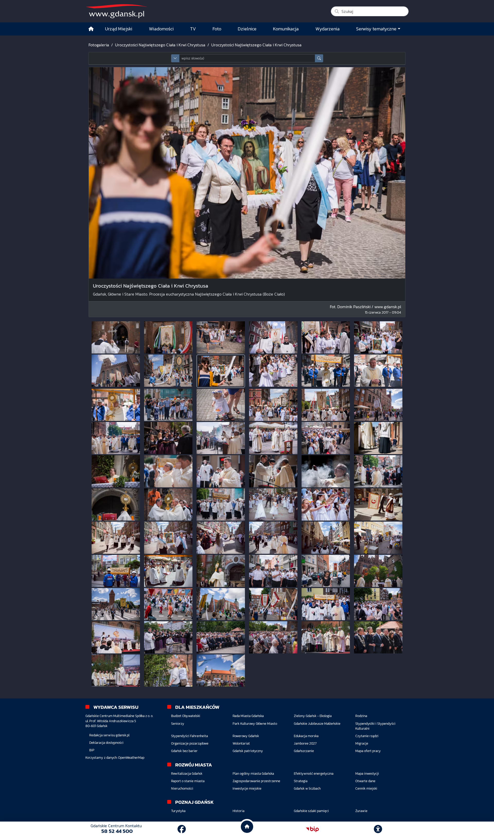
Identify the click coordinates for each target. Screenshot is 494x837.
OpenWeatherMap (131, 757)
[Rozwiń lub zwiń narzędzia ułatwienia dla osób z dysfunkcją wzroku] (378, 829)
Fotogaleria (99, 45)
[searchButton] (319, 58)
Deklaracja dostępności (106, 742)
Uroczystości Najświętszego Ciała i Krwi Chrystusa (160, 45)
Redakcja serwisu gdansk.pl (109, 735)
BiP (91, 750)
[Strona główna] (91, 29)
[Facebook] (182, 829)
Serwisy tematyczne (376, 28)
